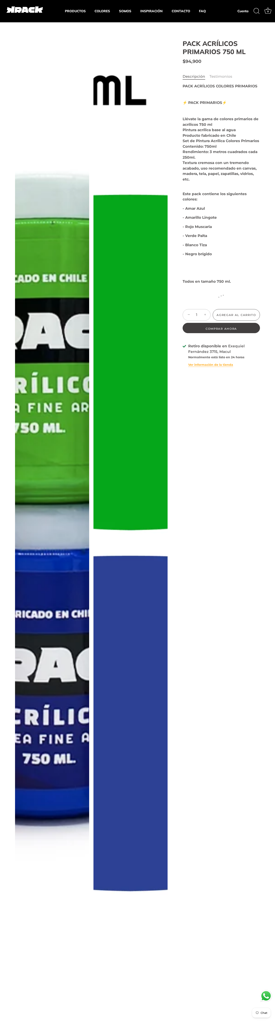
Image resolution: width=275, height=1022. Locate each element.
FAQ (202, 11)
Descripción (194, 76)
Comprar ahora (221, 328)
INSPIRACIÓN (151, 11)
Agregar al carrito (236, 315)
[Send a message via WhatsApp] (266, 996)
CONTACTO (181, 11)
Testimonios (220, 76)
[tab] (196, 76)
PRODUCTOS (75, 11)
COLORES (102, 11)
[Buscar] (256, 11)
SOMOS (125, 11)
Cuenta (243, 11)
